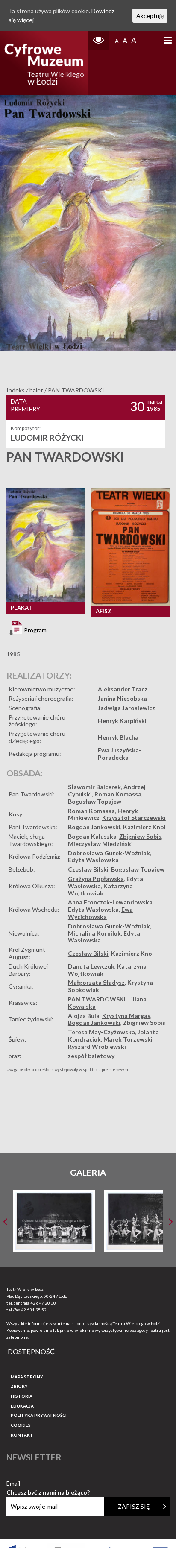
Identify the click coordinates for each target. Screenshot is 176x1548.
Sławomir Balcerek (94, 786)
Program (35, 630)
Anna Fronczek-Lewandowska (110, 902)
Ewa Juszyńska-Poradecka (119, 753)
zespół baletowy (91, 1055)
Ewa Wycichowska (100, 913)
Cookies (21, 1425)
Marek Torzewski (128, 1039)
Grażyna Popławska (96, 878)
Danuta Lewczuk (91, 966)
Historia (21, 1396)
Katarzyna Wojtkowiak (100, 889)
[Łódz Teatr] (43, 63)
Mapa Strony (27, 1376)
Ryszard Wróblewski (97, 1046)
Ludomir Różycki (47, 437)
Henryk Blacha (118, 737)
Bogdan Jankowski (94, 827)
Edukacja (22, 1405)
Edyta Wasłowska (93, 859)
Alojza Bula (84, 1015)
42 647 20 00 (43, 1302)
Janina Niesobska (122, 698)
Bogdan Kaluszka (92, 836)
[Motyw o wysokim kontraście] (98, 40)
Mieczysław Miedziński (100, 843)
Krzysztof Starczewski (134, 817)
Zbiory (19, 1386)
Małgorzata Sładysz (96, 982)
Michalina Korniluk (94, 933)
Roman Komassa (117, 794)
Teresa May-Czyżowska (101, 1032)
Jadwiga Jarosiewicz (126, 707)
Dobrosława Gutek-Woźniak (109, 853)
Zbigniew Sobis (140, 836)
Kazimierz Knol (144, 827)
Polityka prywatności (39, 1415)
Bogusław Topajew (94, 801)
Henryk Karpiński (122, 720)
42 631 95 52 (34, 1309)
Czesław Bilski (88, 869)
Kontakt (22, 1434)
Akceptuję (150, 15)
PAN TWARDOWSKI (97, 999)
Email (48, 1484)
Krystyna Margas (126, 1015)
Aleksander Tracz (122, 689)
